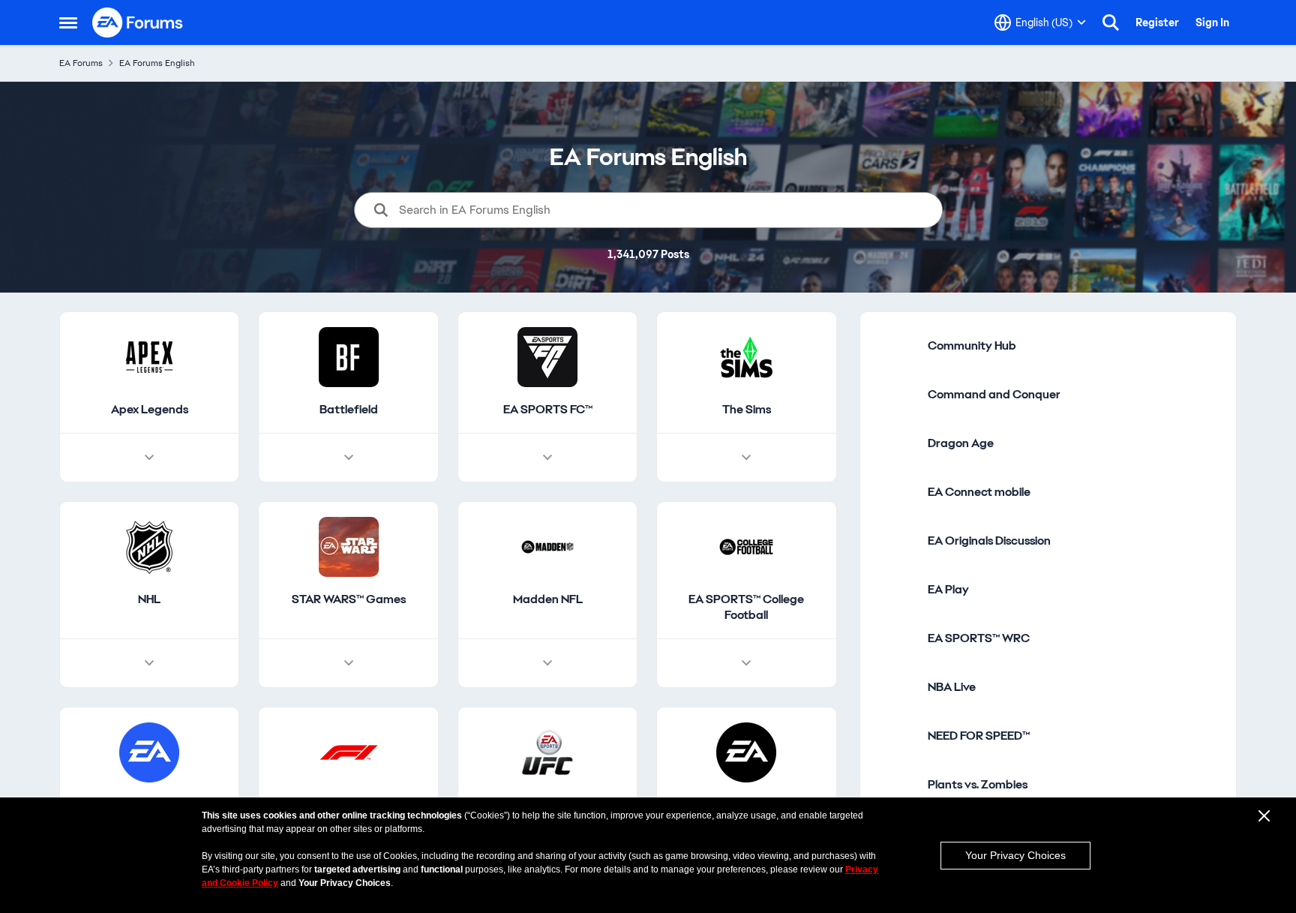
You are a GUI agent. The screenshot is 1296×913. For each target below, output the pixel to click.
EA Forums (81, 63)
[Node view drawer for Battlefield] (349, 458)
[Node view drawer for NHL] (149, 663)
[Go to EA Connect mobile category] (897, 492)
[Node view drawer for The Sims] (746, 458)
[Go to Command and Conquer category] (897, 394)
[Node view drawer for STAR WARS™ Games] (349, 663)
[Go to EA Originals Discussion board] (897, 541)
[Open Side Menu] (68, 22)
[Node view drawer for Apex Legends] (149, 458)
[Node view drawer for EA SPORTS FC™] (547, 458)
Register (1157, 22)
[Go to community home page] (138, 23)
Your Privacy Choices (1015, 855)
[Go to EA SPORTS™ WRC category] (897, 638)
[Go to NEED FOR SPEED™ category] (897, 736)
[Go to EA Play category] (897, 589)
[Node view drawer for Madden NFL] (547, 663)
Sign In (1212, 22)
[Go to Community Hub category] (897, 346)
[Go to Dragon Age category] (897, 443)
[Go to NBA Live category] (897, 687)
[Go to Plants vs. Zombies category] (897, 784)
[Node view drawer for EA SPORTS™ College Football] (746, 663)
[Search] (1111, 23)
